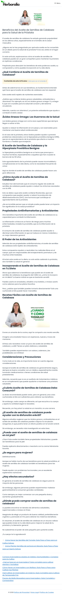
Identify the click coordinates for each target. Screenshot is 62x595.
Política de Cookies (47, 592)
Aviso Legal (35, 592)
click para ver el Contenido (37, 81)
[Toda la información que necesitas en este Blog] (10, 3)
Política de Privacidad (21, 592)
